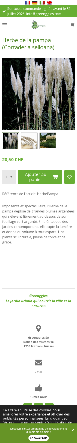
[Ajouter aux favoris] (69, 177)
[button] (27, 2)
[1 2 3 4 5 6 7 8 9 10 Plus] (9, 177)
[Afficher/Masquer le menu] (4, 24)
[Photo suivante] (68, 94)
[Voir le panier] (72, 24)
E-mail (38, 372)
